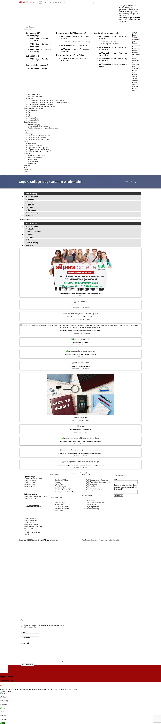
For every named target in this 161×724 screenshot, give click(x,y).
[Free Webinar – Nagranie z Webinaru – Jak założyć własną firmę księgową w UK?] (80, 462)
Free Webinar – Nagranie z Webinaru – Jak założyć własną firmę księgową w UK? (80, 465)
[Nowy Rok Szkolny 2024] (80, 414)
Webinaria (29, 215)
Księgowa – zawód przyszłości (81, 366)
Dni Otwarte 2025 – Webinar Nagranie (80, 305)
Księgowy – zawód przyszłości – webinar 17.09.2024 (80, 354)
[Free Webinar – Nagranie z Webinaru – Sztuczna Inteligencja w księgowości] (80, 450)
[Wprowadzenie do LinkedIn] (81, 339)
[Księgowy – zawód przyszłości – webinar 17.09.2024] (80, 351)
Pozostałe (29, 207)
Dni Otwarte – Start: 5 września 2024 (80, 429)
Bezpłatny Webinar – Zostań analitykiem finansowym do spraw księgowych (80, 293)
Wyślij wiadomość (27, 665)
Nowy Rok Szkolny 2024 (80, 417)
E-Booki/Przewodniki (33, 202)
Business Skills (32, 56)
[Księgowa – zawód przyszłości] (80, 363)
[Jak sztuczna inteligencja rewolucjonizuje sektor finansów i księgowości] (80, 327)
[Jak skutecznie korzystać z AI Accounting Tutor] (80, 314)
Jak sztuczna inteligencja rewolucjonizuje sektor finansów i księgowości (80, 330)
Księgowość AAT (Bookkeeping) (33, 34)
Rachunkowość (31, 210)
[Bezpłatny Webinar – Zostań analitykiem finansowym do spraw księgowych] (80, 290)
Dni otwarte (30, 199)
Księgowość (30, 205)
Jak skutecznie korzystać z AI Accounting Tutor (80, 317)
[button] (83, 29)
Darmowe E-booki (32, 196)
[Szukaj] (44, 5)
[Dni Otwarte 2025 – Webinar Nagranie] (80, 302)
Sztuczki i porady (32, 213)
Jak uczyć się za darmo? (37, 65)
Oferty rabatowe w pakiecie (106, 33)
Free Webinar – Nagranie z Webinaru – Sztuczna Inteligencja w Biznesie (80, 441)
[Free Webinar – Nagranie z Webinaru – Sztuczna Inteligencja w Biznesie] (80, 438)
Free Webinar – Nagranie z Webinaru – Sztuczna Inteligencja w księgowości (80, 453)
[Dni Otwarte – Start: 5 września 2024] (80, 426)
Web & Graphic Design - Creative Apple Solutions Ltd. (101, 540)
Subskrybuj (118, 495)
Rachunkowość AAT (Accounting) (71, 33)
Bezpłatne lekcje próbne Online (70, 55)
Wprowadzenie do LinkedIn (80, 342)
